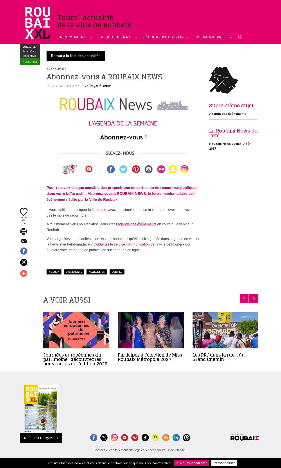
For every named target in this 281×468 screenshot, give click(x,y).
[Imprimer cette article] (24, 231)
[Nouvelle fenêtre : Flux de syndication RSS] (165, 437)
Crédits (112, 450)
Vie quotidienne (114, 37)
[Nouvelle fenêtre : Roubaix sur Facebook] (93, 437)
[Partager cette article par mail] (24, 241)
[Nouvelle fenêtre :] (124, 437)
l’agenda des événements (136, 224)
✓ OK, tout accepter (191, 463)
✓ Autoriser (29, 61)
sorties (117, 272)
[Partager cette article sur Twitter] (24, 263)
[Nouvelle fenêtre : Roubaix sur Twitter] (104, 437)
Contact (99, 450)
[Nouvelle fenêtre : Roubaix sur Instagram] (114, 437)
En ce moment (72, 37)
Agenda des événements (227, 113)
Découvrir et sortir (163, 37)
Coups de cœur (23, 220)
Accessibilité (156, 450)
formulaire (100, 210)
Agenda (54, 272)
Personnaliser (224, 463)
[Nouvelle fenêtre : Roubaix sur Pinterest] (135, 437)
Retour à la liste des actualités (76, 56)
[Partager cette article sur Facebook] (24, 251)
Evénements (74, 272)
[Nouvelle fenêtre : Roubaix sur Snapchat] (155, 437)
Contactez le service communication (122, 244)
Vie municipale (210, 37)
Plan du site (176, 450)
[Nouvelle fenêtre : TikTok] (145, 437)
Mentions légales (133, 450)
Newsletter (97, 272)
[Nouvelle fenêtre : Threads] (186, 437)
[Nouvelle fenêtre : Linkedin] (176, 437)
